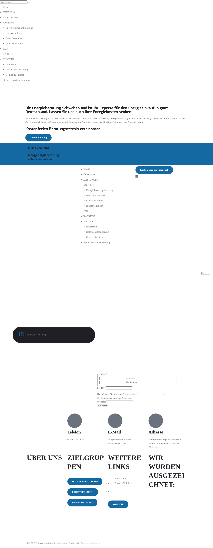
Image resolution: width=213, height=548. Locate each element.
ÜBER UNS (9, 12)
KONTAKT (8, 59)
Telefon (74, 432)
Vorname (130, 378)
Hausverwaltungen (15, 33)
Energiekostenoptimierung (19, 27)
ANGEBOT (8, 22)
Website (101, 401)
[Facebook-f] (139, 148)
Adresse (156, 432)
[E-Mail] (115, 420)
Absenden (102, 406)
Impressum (11, 64)
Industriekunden (14, 43)
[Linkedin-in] (38, 516)
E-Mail (101, 387)
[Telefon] (74, 420)
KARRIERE (9, 54)
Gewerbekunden (14, 38)
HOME (6, 7)
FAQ (5, 48)
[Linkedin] (154, 148)
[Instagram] (147, 148)
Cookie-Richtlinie (15, 74)
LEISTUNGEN (10, 17)
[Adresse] (156, 420)
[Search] (28, 2)
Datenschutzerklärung (17, 69)
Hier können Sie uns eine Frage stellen (117, 394)
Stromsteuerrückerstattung (16, 80)
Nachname (131, 382)
